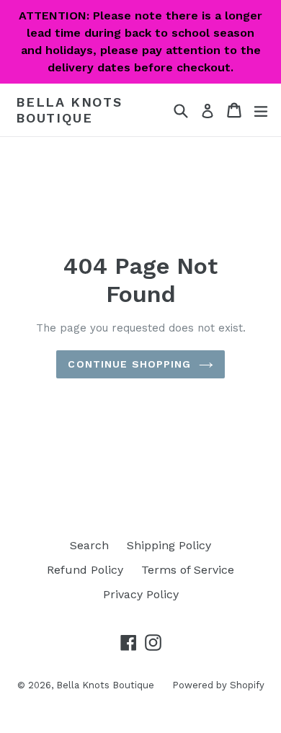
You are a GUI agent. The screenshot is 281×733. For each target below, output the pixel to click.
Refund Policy (85, 570)
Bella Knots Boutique (69, 109)
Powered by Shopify (218, 685)
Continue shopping (129, 364)
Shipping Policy (169, 545)
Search (89, 545)
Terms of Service (187, 570)
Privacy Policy (141, 594)
